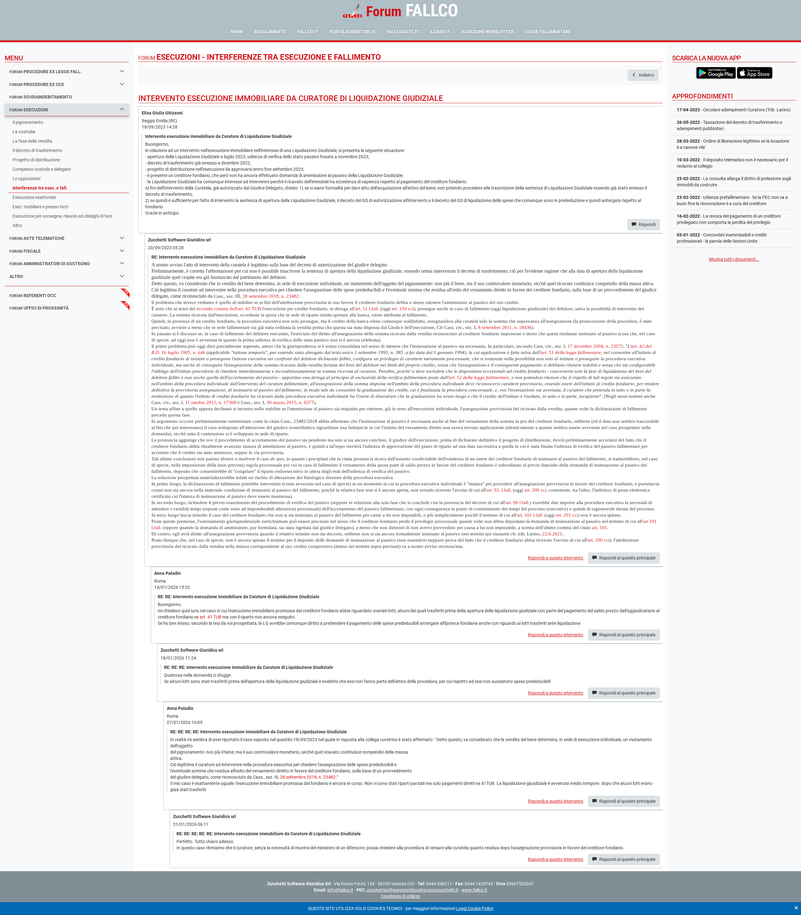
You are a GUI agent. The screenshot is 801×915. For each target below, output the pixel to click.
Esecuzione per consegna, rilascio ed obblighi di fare (62, 216)
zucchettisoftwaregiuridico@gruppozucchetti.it (412, 889)
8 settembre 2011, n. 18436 (505, 327)
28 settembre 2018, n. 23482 (270, 296)
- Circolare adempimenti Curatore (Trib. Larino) (734, 109)
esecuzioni (28, 109)
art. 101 (599, 527)
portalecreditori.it (352, 31)
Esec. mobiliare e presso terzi (40, 206)
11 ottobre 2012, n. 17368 (210, 402)
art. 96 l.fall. (517, 502)
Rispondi (647, 224)
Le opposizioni (26, 178)
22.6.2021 (552, 533)
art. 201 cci (567, 515)
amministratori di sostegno (49, 263)
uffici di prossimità (39, 308)
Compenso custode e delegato (42, 169)
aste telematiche (36, 238)
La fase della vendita (32, 141)
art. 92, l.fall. (499, 490)
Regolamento (270, 31)
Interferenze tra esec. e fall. (40, 187)
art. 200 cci (535, 490)
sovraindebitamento (40, 96)
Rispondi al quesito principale (627, 557)
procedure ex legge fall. (45, 71)
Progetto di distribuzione (36, 159)
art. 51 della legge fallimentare (571, 352)
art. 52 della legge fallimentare (479, 377)
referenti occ (32, 295)
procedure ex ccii (36, 84)
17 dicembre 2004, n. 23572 (595, 346)
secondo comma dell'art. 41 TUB (228, 308)
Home (237, 31)
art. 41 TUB (211, 616)
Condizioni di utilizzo (400, 896)
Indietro (646, 75)
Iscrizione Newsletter (487, 31)
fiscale (25, 251)
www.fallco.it (474, 889)
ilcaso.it (440, 31)
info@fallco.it (340, 889)
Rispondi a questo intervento (555, 557)
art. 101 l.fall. (530, 515)
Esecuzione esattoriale (34, 197)
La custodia (24, 131)
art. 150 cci (403, 308)
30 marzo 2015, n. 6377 (290, 402)
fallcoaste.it (403, 31)
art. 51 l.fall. (367, 308)
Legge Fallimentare (548, 31)
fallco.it (307, 31)
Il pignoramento (28, 122)
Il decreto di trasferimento (37, 150)
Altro (17, 225)
